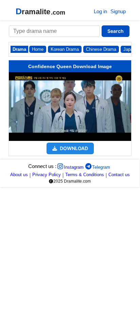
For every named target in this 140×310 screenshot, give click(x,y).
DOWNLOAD (73, 148)
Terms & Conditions (84, 174)
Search (115, 31)
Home (37, 49)
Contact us (119, 174)
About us (19, 174)
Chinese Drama (101, 49)
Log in (100, 11)
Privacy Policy (46, 174)
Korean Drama (65, 49)
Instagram (74, 167)
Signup (118, 11)
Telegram (101, 167)
